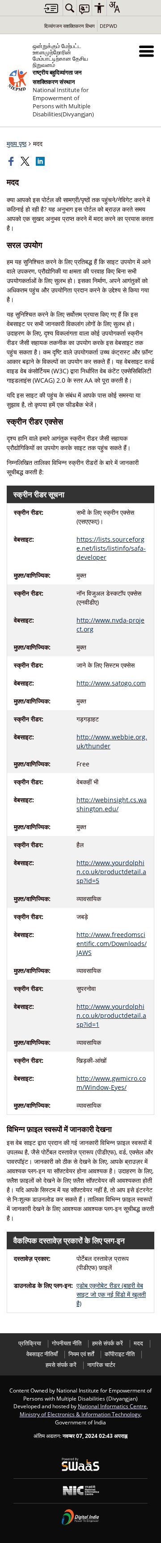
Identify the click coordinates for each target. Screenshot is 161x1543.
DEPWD (108, 25)
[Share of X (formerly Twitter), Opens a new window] (26, 161)
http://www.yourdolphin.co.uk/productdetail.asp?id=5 (111, 871)
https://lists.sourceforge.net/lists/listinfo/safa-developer (111, 548)
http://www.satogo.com (111, 683)
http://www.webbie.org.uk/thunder (111, 741)
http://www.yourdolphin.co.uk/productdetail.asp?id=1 (111, 1015)
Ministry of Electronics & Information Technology (80, 1414)
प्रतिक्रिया (29, 1343)
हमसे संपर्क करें (107, 1343)
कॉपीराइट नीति (120, 1354)
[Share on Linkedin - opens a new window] (41, 161)
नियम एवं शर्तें (81, 1354)
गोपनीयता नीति (66, 1343)
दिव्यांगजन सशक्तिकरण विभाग (69, 25)
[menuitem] (69, 8)
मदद (138, 1343)
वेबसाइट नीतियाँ (42, 1354)
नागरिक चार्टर (101, 1365)
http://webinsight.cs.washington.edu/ (111, 804)
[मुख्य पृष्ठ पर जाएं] (51, 8)
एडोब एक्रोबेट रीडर (111, 1294)
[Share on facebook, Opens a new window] (12, 161)
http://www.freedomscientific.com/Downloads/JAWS (111, 943)
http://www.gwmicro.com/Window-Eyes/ (111, 1083)
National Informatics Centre (112, 1406)
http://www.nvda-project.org (110, 624)
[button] (146, 51)
